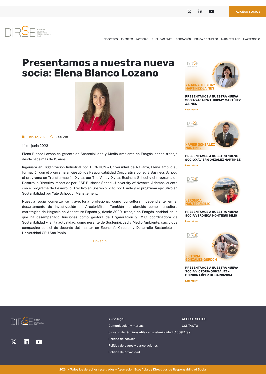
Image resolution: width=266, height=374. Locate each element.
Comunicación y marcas (126, 325)
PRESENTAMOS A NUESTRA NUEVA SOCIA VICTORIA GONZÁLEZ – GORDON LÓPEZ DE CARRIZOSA (211, 271)
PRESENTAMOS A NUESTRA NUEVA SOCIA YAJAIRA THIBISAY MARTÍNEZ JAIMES (213, 100)
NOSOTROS (111, 39)
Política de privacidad (124, 352)
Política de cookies (121, 339)
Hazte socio (251, 39)
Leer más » (191, 109)
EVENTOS (127, 39)
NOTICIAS (142, 39)
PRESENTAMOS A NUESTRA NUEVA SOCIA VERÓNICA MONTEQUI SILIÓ (211, 213)
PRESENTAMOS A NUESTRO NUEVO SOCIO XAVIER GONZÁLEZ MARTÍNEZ (212, 158)
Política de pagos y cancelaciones (133, 345)
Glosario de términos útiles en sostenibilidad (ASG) (145, 332)
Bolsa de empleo (206, 39)
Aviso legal (116, 319)
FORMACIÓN (183, 39)
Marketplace (230, 39)
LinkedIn (100, 241)
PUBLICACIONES (162, 39)
